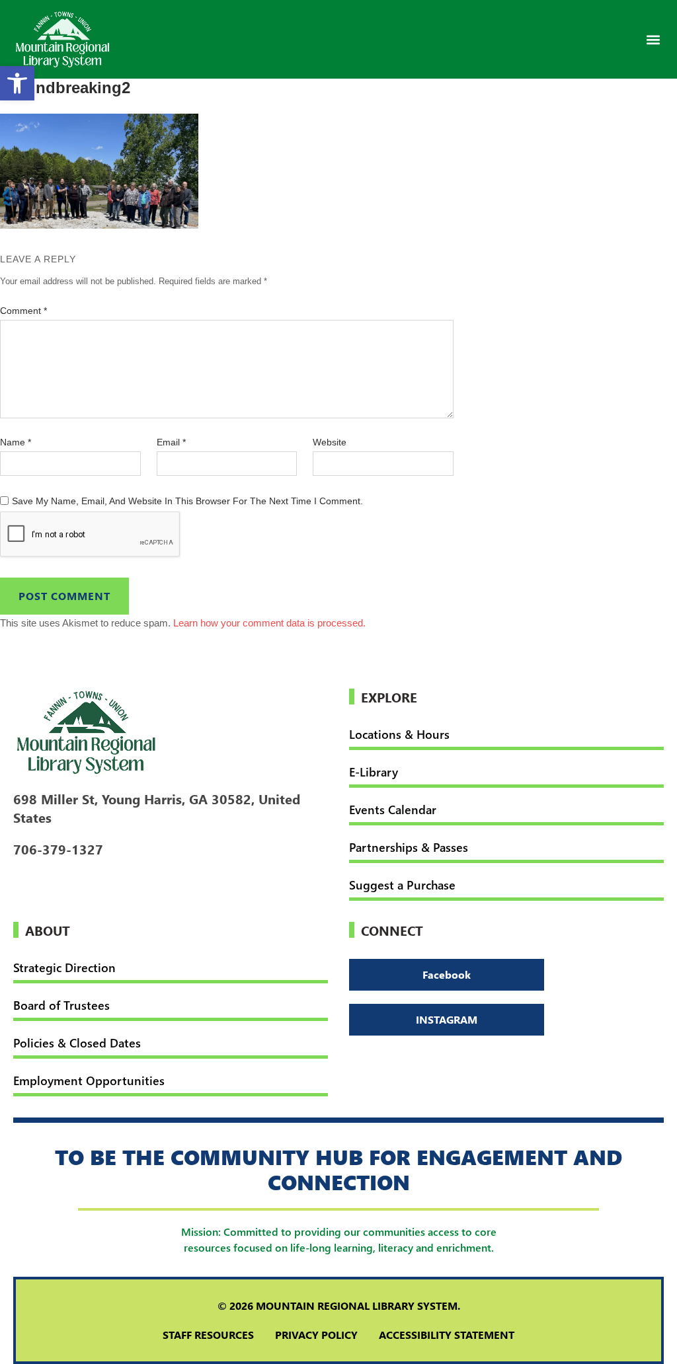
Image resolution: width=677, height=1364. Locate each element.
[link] (17, 83)
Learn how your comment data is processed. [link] (269, 622)
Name (15, 442)
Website (329, 442)
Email (171, 442)
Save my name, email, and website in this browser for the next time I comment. (187, 501)
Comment (23, 310)
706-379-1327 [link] (58, 848)
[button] (653, 39)
